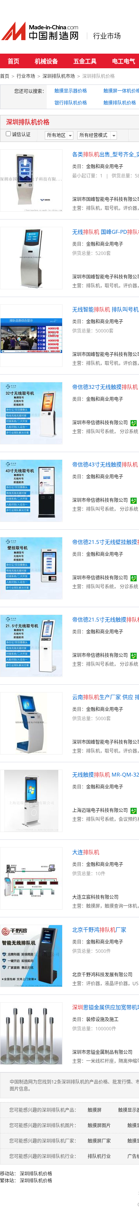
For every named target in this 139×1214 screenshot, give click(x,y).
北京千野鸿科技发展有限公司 (102, 974)
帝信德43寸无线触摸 (105, 464)
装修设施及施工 (102, 1019)
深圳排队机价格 (36, 1173)
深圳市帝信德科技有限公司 (100, 422)
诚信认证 (21, 134)
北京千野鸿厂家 (99, 929)
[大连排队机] (31, 878)
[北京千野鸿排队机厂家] (31, 955)
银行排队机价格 (70, 103)
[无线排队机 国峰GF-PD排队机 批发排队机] (31, 257)
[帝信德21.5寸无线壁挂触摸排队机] (31, 567)
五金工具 (85, 61)
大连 (85, 852)
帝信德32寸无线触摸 (105, 386)
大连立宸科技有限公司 (95, 897)
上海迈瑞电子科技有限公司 (100, 810)
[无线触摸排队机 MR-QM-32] (31, 800)
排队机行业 (99, 1156)
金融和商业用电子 (104, 166)
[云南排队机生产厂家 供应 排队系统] (31, 722)
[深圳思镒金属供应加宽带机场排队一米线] (31, 1033)
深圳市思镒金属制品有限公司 (102, 1052)
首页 (13, 61)
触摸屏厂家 (99, 1141)
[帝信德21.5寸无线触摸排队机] (31, 645)
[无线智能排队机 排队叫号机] (31, 335)
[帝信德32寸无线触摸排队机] (31, 412)
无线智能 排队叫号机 (105, 309)
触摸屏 (95, 1110)
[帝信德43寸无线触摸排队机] (31, 490)
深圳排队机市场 (58, 76)
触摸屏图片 (99, 1125)
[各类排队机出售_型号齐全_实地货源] (31, 180)
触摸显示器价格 (70, 91)
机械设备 (46, 61)
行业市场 (107, 36)
